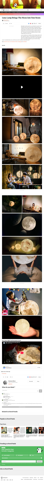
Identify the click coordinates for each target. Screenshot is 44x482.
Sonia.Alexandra (6, 399)
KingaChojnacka (7, 396)
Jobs (38, 477)
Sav (4, 393)
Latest (9, 12)
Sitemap (22, 479)
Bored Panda (4, 478)
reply (8, 398)
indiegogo (19, 41)
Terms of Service (40, 479)
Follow (38, 381)
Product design (4, 373)
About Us (35, 477)
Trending (6, 12)
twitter (16, 41)
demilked (24, 41)
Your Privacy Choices (26, 477)
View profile (31, 381)
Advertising (31, 477)
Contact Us (41, 477)
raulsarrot (5, 402)
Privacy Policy (35, 479)
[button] (40, 424)
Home (2, 12)
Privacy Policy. (3, 464)
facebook (13, 41)
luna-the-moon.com (7, 41)
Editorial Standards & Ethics (28, 479)
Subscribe (39, 461)
